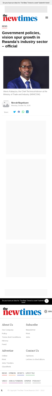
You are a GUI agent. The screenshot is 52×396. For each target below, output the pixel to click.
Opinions (30, 356)
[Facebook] (19, 112)
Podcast (37, 381)
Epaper (28, 381)
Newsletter (30, 330)
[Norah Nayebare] (6, 107)
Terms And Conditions (11, 337)
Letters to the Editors (35, 359)
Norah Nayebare (20, 102)
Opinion (12, 373)
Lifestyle (30, 373)
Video (4, 381)
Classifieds (6, 367)
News (4, 26)
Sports (20, 373)
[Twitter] (14, 112)
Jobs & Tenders (16, 381)
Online (4, 356)
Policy (4, 333)
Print (28, 333)
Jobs (28, 337)
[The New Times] (20, 21)
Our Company (7, 330)
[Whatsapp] (23, 112)
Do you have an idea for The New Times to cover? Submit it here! (26, 3)
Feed (4, 344)
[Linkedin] (27, 112)
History (5, 341)
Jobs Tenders (8, 363)
